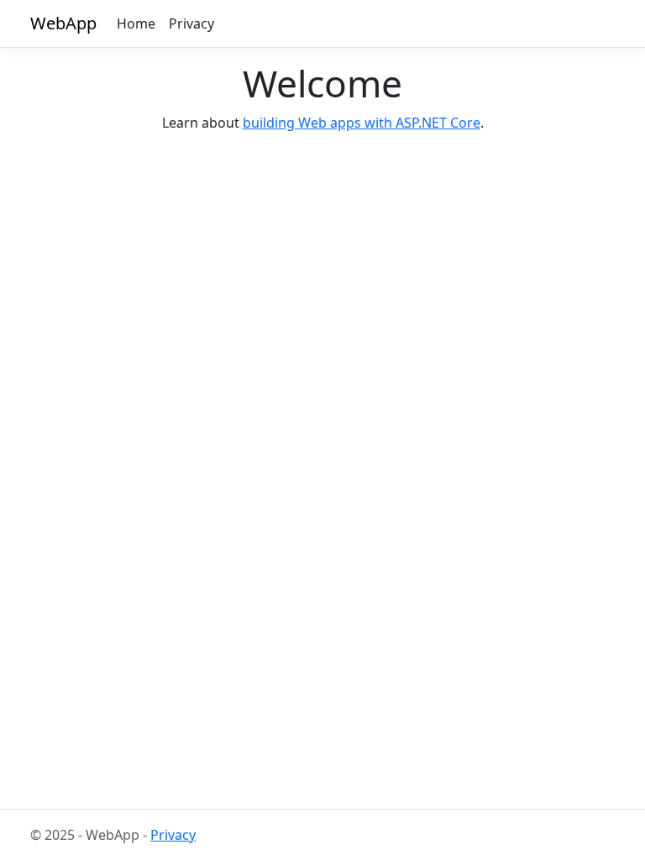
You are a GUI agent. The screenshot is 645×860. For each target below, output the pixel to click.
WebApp (63, 23)
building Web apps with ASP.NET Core (361, 122)
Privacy (191, 23)
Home (136, 23)
